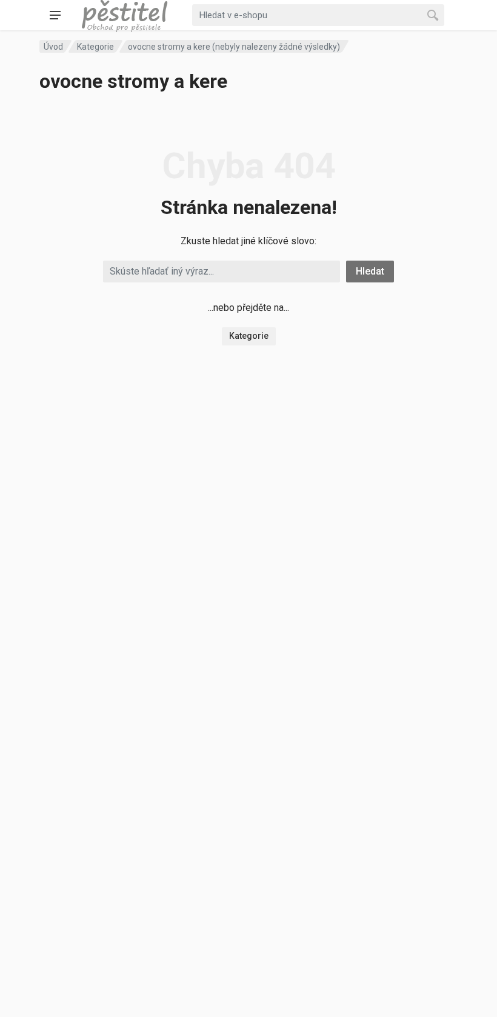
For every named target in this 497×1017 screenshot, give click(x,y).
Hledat (370, 271)
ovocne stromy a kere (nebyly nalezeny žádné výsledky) (234, 47)
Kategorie (95, 47)
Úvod (53, 47)
